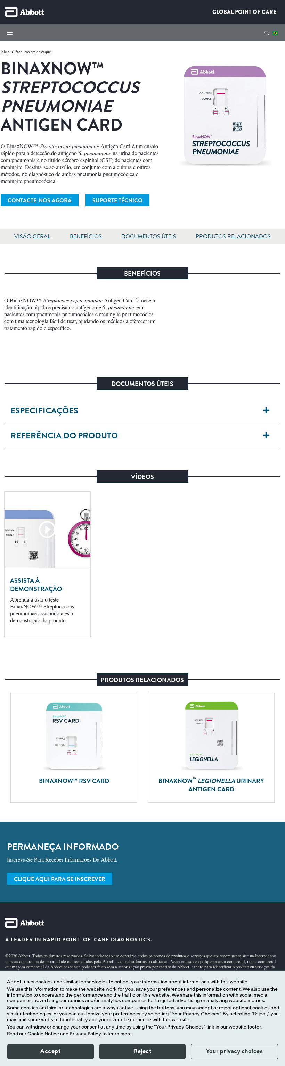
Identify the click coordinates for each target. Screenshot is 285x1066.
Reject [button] (142, 1051)
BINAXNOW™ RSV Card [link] (74, 781)
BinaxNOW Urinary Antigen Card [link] (211, 785)
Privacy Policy (85, 1034)
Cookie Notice (43, 1034)
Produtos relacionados (233, 237)
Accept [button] (50, 1051)
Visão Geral (32, 237)
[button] (266, 33)
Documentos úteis (148, 237)
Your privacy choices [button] (234, 1051)
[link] (6, 51)
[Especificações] (266, 411)
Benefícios (86, 237)
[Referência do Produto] (266, 436)
